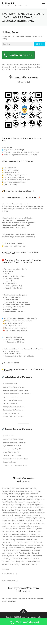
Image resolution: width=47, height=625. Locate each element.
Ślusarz (8, 3)
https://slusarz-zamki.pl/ (14, 150)
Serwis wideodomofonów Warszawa (22, 537)
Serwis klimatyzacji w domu (33, 505)
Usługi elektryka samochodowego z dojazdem (22, 502)
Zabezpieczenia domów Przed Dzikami (16, 542)
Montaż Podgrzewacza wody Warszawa (25, 561)
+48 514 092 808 (23, 82)
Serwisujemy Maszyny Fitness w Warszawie (18, 499)
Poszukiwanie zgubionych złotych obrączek (26, 496)
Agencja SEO (39, 499)
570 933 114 (25, 482)
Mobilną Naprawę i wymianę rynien (31, 518)
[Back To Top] (24, 612)
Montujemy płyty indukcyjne (12, 505)
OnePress (30, 617)
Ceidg (19, 598)
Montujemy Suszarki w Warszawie (14, 558)
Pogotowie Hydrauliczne (11, 491)
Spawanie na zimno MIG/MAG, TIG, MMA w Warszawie (22, 520)
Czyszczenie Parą (26, 491)
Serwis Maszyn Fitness (33, 548)
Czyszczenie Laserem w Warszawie (15, 523)
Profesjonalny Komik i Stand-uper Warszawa (25, 556)
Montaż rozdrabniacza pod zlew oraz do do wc (19, 564)
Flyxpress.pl (32, 510)
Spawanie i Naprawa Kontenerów (22, 529)
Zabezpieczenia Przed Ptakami (13, 548)
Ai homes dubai (31, 539)
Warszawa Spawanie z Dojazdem (22, 531)
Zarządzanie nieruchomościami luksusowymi (26, 545)
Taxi (3, 502)
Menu (43, 4)
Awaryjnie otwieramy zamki (17, 510)
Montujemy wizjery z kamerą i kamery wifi (17, 507)
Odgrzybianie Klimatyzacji (11, 550)
